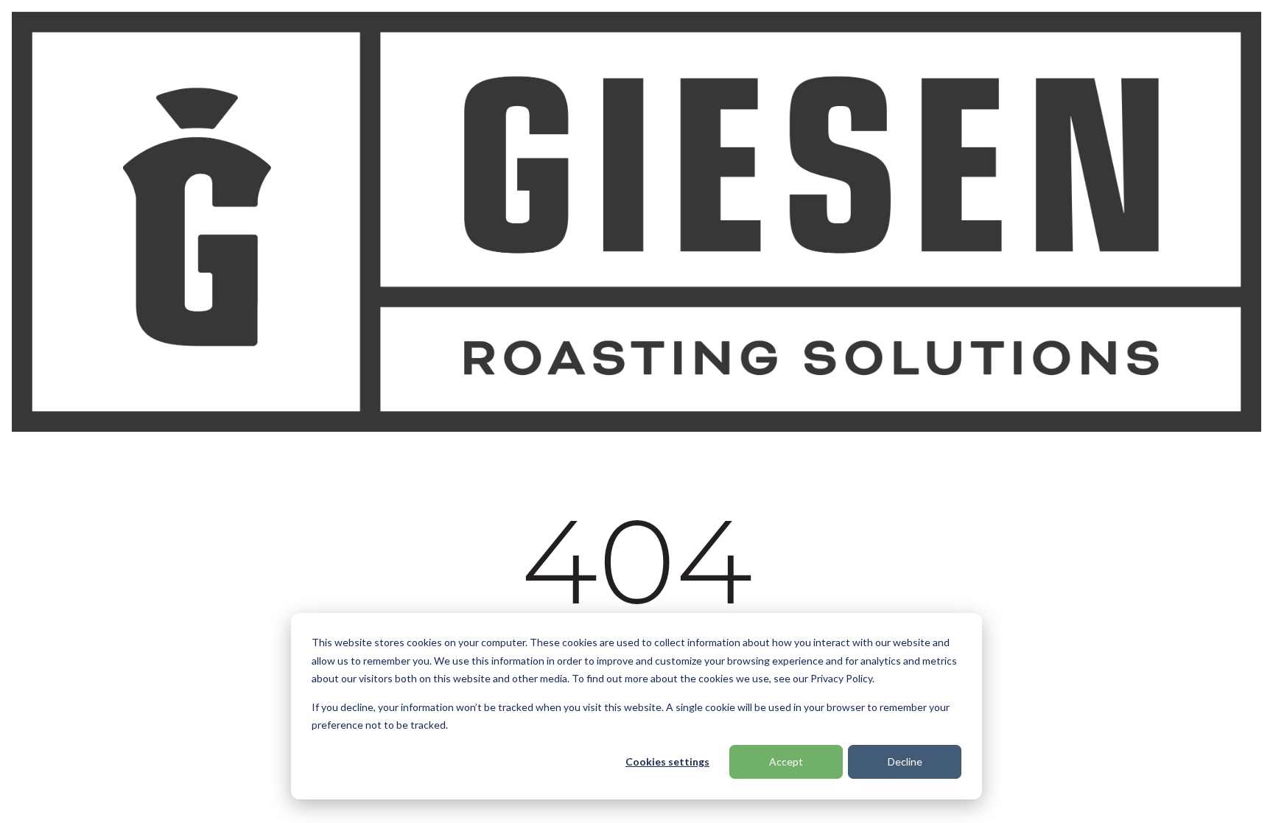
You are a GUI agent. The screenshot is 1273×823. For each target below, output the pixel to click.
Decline (905, 761)
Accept (786, 761)
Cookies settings (667, 761)
